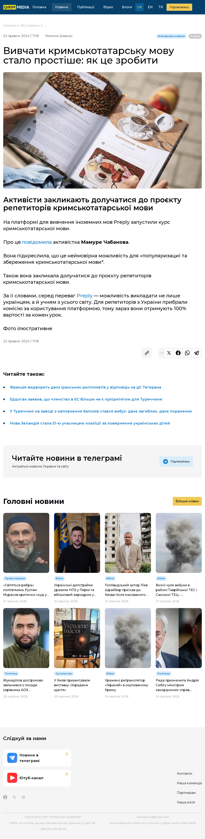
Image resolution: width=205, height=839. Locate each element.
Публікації (85, 7)
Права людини (15, 578)
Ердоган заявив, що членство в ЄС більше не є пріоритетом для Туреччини (86, 399)
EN (150, 7)
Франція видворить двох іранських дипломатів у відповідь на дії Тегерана (85, 387)
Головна (39, 7)
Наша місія (186, 802)
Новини (61, 7)
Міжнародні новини (171, 36)
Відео (108, 7)
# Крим (195, 36)
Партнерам (186, 793)
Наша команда (189, 783)
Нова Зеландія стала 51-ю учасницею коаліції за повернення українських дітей (90, 423)
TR (160, 7)
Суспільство (64, 673)
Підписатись (179, 7)
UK (139, 7)
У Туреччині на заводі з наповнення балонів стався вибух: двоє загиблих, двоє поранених (101, 411)
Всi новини (30, 25)
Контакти (184, 773)
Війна (59, 578)
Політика (11, 673)
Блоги (127, 7)
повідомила (37, 242)
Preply (84, 296)
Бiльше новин (187, 501)
